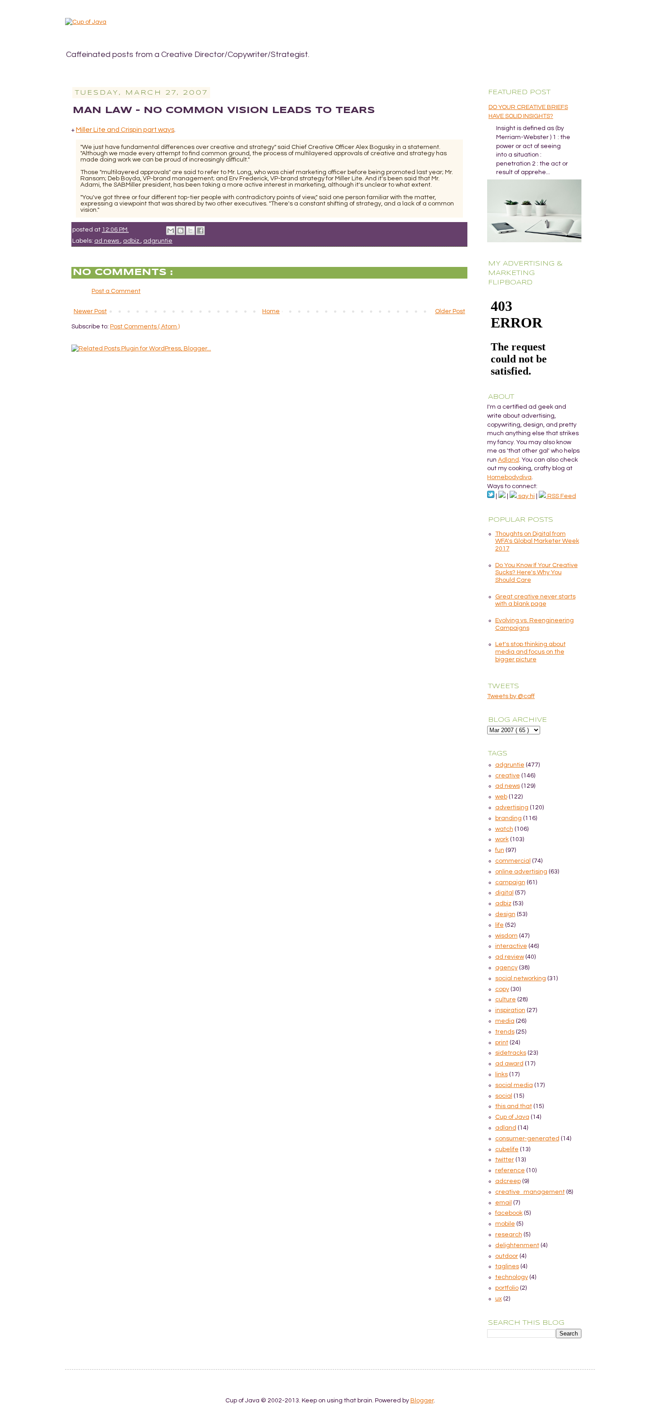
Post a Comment (116, 291)
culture (505, 999)
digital (504, 893)
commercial (513, 861)
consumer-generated (527, 1138)
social (503, 1096)
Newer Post (90, 311)
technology (511, 1277)
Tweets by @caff (511, 696)
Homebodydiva (509, 477)
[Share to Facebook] (200, 230)
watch (504, 829)
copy (502, 989)
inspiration (510, 1010)
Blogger (422, 1400)
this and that (513, 1106)
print (501, 1042)
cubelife (507, 1149)
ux (498, 1299)
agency (506, 968)
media (505, 1021)
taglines (507, 1266)
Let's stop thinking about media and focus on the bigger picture (530, 652)
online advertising (521, 872)
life (499, 925)
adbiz (132, 241)
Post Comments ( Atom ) (145, 326)
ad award (509, 1064)
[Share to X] (190, 230)
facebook (509, 1213)
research (508, 1234)
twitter (504, 1160)
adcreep (508, 1181)
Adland (508, 460)
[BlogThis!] (180, 230)
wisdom (506, 936)
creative (507, 776)
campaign (510, 882)
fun (499, 850)
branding (508, 818)
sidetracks (510, 1053)
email (503, 1203)
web (501, 797)
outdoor (506, 1256)
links (501, 1074)
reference (510, 1170)
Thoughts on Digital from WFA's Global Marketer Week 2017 (537, 541)
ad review (509, 957)
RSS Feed (561, 496)
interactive (511, 946)
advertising (511, 807)
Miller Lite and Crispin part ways (125, 129)
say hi (526, 496)
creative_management (530, 1192)
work (502, 839)
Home (271, 311)
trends (505, 1032)
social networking (520, 978)
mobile (505, 1224)
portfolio (507, 1288)
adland (505, 1128)
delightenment (517, 1245)
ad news (107, 241)
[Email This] (170, 230)
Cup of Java (512, 1117)
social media (514, 1085)
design (505, 914)
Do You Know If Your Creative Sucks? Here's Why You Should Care (536, 573)
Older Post (450, 311)
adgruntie (157, 241)
